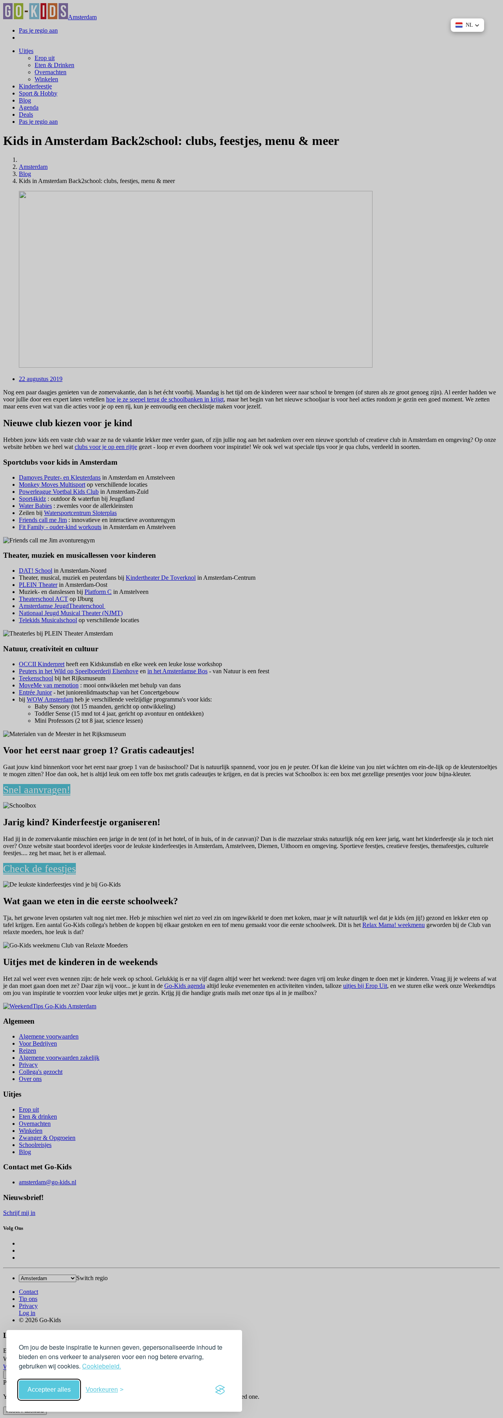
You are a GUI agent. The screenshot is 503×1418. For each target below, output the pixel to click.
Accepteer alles (49, 1389)
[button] (467, 25)
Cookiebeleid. (101, 1365)
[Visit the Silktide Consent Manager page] (220, 1389)
